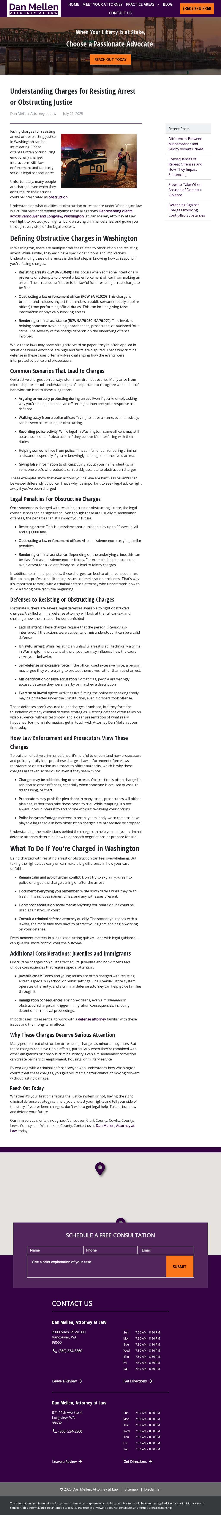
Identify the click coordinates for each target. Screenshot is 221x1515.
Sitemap (131, 1489)
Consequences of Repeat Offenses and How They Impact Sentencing (185, 167)
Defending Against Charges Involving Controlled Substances (187, 210)
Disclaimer (152, 1489)
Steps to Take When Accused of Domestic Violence (185, 189)
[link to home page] (34, 8)
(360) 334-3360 (70, 1350)
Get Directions (135, 1381)
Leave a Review (64, 1381)
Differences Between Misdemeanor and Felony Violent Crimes (186, 143)
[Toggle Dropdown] (158, 4)
